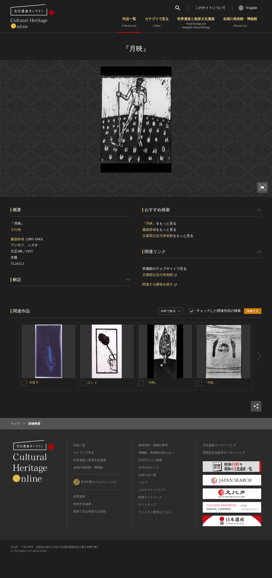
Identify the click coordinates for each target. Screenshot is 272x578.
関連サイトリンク (150, 497)
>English (251, 8)
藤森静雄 (17, 239)
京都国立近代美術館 (157, 236)
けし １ (92, 382)
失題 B (33, 382)
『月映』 (149, 223)
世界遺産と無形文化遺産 (196, 23)
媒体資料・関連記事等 (153, 445)
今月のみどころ (148, 467)
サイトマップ (147, 504)
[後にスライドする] (257, 356)
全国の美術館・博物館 (240, 22)
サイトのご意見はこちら (154, 512)
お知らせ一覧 (147, 475)
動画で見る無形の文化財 (89, 511)
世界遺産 (79, 496)
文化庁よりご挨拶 (150, 460)
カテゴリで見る (157, 22)
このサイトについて (210, 8)
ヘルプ (142, 482)
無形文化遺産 (82, 504)
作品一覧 (129, 22)
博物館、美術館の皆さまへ (156, 452)
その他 (16, 229)
